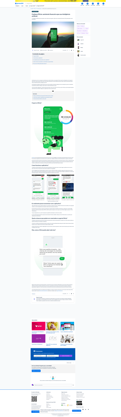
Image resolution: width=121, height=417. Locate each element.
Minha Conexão (48, 407)
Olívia (33, 157)
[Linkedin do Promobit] (85, 409)
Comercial (47, 393)
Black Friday (63, 393)
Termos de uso (44, 357)
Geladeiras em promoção (65, 398)
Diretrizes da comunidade (80, 393)
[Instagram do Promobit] (83, 409)
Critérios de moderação (79, 394)
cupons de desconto (59, 290)
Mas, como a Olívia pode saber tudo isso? (40, 63)
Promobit (32, 8)
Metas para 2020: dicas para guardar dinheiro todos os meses (43, 95)
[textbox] (53, 385)
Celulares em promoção (64, 394)
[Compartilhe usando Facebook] (67, 50)
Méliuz (47, 406)
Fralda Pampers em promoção (65, 399)
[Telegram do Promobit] (88, 409)
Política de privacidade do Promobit (51, 357)
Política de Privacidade (49, 397)
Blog (35, 8)
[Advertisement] (83, 16)
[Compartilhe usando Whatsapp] (71, 50)
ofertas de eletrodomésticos (43, 290)
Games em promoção (64, 397)
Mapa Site (47, 399)
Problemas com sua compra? (80, 397)
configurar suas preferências (58, 410)
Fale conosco (48, 394)
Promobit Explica (38, 8)
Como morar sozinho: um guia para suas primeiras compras (42, 97)
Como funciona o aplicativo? (37, 57)
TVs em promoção (64, 400)
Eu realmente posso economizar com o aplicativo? (41, 59)
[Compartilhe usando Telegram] (73, 50)
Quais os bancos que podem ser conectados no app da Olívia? (43, 61)
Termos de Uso (48, 398)
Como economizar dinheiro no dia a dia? (39, 98)
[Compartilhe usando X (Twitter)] (69, 50)
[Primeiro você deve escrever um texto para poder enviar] (73, 385)
